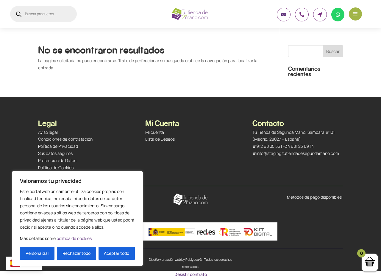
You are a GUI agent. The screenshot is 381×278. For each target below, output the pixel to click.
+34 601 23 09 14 (298, 146)
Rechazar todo (76, 253)
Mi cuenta (154, 132)
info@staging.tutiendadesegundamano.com (297, 153)
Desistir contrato (190, 274)
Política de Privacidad (58, 146)
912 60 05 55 (268, 146)
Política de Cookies (56, 167)
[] (284, 20)
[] (337, 20)
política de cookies (74, 238)
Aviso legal (48, 132)
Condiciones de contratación (65, 139)
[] (320, 20)
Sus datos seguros (55, 153)
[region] (77, 218)
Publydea (192, 259)
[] (302, 20)
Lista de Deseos (160, 139)
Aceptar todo (116, 253)
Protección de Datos (57, 160)
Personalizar (37, 253)
